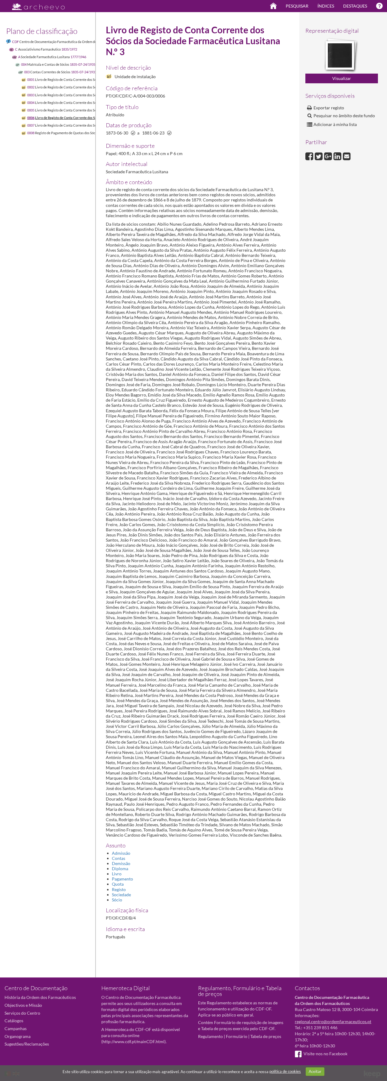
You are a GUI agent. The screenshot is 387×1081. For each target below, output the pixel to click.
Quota (118, 884)
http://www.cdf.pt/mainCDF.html (133, 1041)
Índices (325, 5)
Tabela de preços (265, 1036)
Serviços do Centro (22, 1013)
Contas (118, 858)
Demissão (121, 863)
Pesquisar (297, 5)
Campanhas (16, 1028)
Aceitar (315, 1071)
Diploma (120, 868)
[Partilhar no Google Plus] (328, 155)
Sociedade (121, 894)
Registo (119, 889)
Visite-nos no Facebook (325, 1053)
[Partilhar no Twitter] (319, 155)
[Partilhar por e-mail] (347, 155)
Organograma (18, 1036)
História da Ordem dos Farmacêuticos (40, 997)
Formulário (236, 1036)
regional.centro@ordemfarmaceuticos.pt (333, 1021)
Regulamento (210, 1036)
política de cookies (285, 1071)
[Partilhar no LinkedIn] (338, 155)
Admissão (121, 853)
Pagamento (122, 878)
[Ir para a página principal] (35, 5)
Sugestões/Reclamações (27, 1043)
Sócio (117, 899)
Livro (117, 873)
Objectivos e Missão (23, 1005)
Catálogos (14, 1020)
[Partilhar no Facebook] (310, 155)
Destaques (355, 5)
